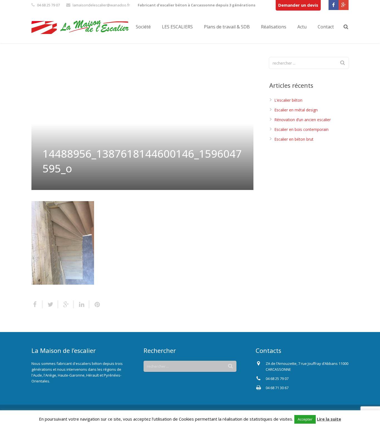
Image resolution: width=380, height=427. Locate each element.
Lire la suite (329, 419)
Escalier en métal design (296, 110)
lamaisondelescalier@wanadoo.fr (101, 5)
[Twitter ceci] (50, 304)
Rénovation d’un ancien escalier (302, 119)
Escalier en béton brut (294, 139)
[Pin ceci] (94, 304)
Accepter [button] (305, 419)
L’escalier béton (288, 100)
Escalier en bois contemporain (301, 129)
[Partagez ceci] (37, 304)
